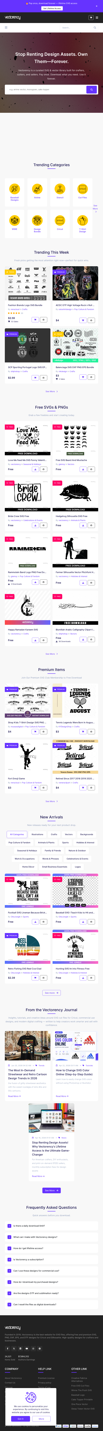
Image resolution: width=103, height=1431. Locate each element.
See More (95, 207)
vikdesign (63, 371)
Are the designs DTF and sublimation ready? (36, 1293)
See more (50, 993)
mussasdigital (17, 726)
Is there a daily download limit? (29, 1225)
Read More (13, 1096)
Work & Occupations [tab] (25, 858)
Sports (26, 917)
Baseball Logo (78, 1395)
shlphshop (15, 371)
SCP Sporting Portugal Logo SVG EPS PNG (27, 367)
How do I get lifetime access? (28, 1248)
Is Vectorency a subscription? (28, 1259)
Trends (41, 1065)
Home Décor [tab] (28, 866)
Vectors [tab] (69, 834)
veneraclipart (64, 782)
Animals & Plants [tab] (46, 842)
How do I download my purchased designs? (35, 1282)
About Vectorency (13, 1378)
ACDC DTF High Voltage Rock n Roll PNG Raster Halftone (75, 305)
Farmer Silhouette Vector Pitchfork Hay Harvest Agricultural (75, 572)
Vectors (71, 464)
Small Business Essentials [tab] (54, 866)
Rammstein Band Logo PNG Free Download (27, 572)
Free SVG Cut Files (80, 1385)
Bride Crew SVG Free (18, 516)
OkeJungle (15, 917)
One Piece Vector (79, 1404)
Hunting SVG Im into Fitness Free (72, 968)
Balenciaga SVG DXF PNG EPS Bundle (75, 367)
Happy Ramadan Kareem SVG (23, 629)
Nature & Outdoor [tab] (77, 850)
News (64, 1138)
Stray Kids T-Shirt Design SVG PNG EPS (27, 722)
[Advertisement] (51, 138)
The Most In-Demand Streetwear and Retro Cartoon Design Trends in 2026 (27, 1074)
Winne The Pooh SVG (81, 1390)
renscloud (15, 309)
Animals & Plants (78, 520)
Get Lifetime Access (52, 8)
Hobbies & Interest (79, 576)
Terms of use (44, 1387)
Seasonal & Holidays (32, 464)
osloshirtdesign (65, 309)
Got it (20, 1418)
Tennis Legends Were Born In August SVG (75, 722)
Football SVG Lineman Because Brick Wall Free (27, 912)
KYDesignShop (65, 726)
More (41, 1418)
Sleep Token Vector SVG (83, 1408)
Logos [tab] (78, 866)
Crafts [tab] (54, 834)
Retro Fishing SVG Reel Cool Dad (24, 968)
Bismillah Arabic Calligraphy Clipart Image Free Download (75, 629)
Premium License (46, 1378)
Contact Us (10, 1382)
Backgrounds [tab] (86, 834)
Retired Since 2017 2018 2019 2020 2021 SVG (75, 778)
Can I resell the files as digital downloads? (34, 1304)
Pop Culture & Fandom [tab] (19, 842)
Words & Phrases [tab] (50, 858)
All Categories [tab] (17, 834)
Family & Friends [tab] (53, 850)
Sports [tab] (65, 842)
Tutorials (89, 1065)
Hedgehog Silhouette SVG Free (71, 516)
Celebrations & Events (33, 520)
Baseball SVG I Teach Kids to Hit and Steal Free (75, 912)
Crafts (24, 309)
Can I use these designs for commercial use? (36, 1270)
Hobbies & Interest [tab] (85, 842)
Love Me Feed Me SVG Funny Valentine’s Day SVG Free (27, 460)
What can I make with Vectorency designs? (35, 1237)
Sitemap (9, 1387)
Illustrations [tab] (37, 834)
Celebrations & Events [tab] (77, 858)
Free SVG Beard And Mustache (71, 460)
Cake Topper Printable (82, 1399)
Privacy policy (44, 1382)
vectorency (16, 464)
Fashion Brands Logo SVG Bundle (25, 305)
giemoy (62, 464)
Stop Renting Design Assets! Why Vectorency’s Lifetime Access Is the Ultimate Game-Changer (51, 1148)
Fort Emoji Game (16, 778)
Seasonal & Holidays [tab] (27, 850)
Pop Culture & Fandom (84, 309)
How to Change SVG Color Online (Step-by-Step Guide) (74, 1072)
